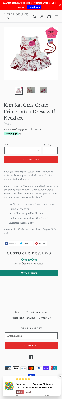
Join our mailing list (31, 327)
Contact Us (45, 318)
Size (6, 144)
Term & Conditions (36, 312)
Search (18, 312)
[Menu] (56, 16)
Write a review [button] (29, 273)
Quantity (47, 144)
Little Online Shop (16, 16)
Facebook (34, 7)
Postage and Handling (23, 318)
